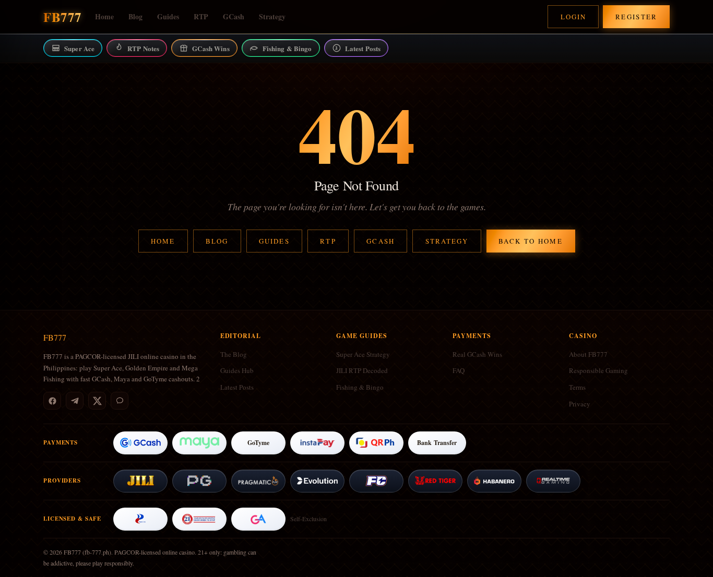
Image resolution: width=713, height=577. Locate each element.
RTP (201, 16)
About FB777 (588, 354)
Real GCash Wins (477, 354)
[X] (97, 401)
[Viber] (119, 401)
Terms (577, 387)
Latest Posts (237, 387)
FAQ (459, 370)
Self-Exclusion (308, 518)
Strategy (272, 16)
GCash (233, 16)
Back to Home (530, 241)
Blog (135, 16)
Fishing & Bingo (360, 387)
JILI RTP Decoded (362, 370)
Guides (168, 16)
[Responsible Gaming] (199, 519)
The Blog (233, 354)
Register (636, 16)
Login (573, 16)
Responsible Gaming (598, 370)
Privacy (579, 403)
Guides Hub (237, 370)
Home (104, 16)
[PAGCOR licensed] (140, 519)
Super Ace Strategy (363, 354)
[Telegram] (75, 401)
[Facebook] (52, 401)
